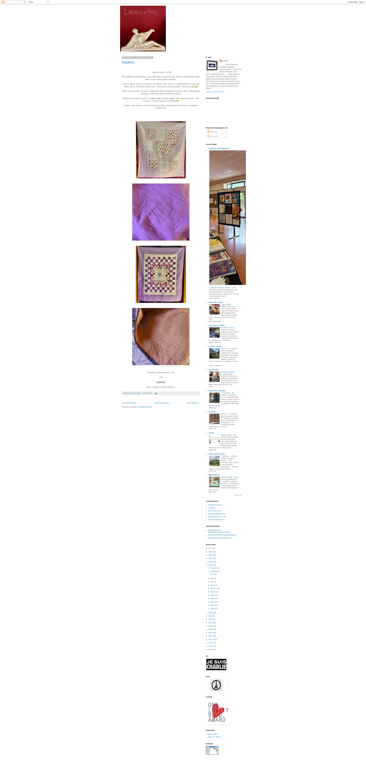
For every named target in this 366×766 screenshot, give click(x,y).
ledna (212, 608)
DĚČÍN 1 (224, 414)
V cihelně (211, 508)
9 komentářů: (147, 393)
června (213, 592)
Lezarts (225, 61)
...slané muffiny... (227, 304)
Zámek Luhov (226, 348)
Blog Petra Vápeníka (217, 391)
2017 (210, 619)
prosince (214, 568)
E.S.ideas (212, 412)
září (212, 582)
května (213, 595)
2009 (210, 646)
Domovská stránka (161, 403)
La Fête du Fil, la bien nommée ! (220, 287)
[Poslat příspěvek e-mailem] (156, 393)
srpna (212, 585)
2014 (210, 629)
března (213, 602)
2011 (210, 639)
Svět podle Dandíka (217, 325)
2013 (210, 633)
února (212, 605)
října (212, 578)
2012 (210, 636)
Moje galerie (213, 734)
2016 (210, 623)
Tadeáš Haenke (226, 435)
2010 (210, 643)
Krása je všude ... (216, 346)
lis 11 (212, 574)
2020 (210, 613)
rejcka (211, 433)
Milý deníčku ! (214, 475)
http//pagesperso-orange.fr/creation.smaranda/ (219, 531)
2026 (210, 548)
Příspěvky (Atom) (145, 407)
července (214, 588)
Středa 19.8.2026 (227, 477)
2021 (210, 565)
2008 (210, 649)
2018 (210, 616)
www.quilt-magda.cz (216, 520)
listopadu (214, 571)
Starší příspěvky (193, 403)
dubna (213, 598)
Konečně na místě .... (228, 327)
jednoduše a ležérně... (228, 372)
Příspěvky (213, 132)
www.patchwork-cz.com (217, 517)
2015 (210, 626)
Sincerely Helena (216, 302)
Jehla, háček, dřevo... (217, 454)
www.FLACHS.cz (214, 511)
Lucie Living (214, 370)
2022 (210, 562)
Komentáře (213, 136)
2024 (210, 555)
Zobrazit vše (238, 495)
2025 (210, 552)
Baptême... (129, 62)
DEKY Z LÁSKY (214, 737)
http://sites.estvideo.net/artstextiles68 (222, 535)
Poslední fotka (226, 393)
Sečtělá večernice (215, 505)
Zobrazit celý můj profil (214, 92)
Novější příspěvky (129, 403)
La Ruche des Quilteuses (219, 149)
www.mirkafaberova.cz (216, 514)
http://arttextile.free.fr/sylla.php (219, 538)
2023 (210, 558)
